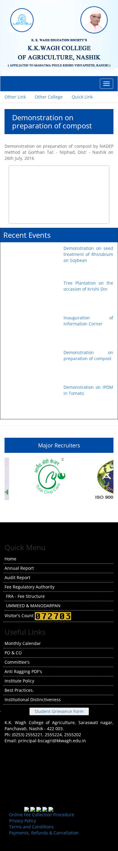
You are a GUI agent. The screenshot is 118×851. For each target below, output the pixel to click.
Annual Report (19, 568)
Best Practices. (19, 690)
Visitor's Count (20, 615)
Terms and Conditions (31, 827)
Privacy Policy (22, 821)
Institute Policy (19, 681)
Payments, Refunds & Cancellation (44, 833)
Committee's (17, 662)
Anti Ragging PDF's (23, 671)
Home (10, 559)
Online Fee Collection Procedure (41, 814)
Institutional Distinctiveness (33, 699)
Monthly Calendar (23, 643)
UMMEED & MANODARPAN (33, 605)
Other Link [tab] (15, 97)
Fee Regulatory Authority (29, 587)
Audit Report (17, 577)
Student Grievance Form (59, 711)
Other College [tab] (49, 97)
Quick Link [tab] (82, 97)
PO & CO (13, 653)
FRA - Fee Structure (25, 596)
